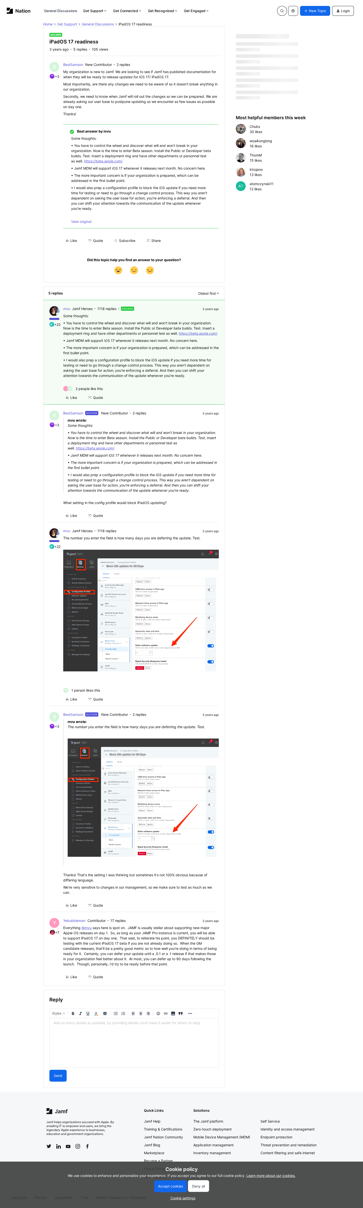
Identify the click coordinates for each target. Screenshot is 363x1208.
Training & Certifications (163, 1129)
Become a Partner (158, 1161)
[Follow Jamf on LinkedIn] (58, 1146)
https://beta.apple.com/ (103, 161)
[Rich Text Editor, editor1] (134, 1043)
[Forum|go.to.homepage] (19, 11)
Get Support (93, 11)
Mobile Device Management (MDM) (221, 1137)
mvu (66, 309)
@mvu (86, 928)
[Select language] (293, 11)
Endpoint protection (276, 1137)
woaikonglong (261, 141)
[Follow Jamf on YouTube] (68, 1146)
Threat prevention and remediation (289, 1145)
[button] (315, 11)
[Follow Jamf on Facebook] (87, 1146)
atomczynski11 (262, 184)
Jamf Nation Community (163, 1137)
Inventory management (212, 1153)
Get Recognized (161, 11)
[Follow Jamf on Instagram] (77, 1146)
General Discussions (61, 11)
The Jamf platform (208, 1121)
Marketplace (154, 1153)
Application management (213, 1145)
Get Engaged (194, 11)
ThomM (256, 155)
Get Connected (125, 11)
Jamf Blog (152, 1145)
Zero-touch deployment (212, 1129)
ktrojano (256, 169)
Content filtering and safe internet (288, 1153)
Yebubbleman (74, 920)
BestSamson (73, 64)
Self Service (270, 1121)
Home (48, 24)
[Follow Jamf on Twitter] (48, 1146)
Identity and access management (288, 1129)
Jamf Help (152, 1121)
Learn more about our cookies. (271, 1175)
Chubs (255, 126)
